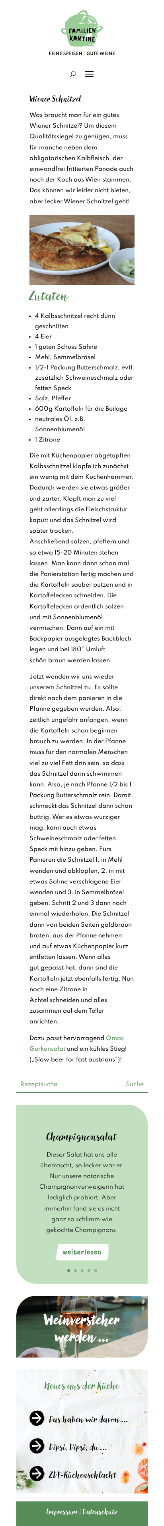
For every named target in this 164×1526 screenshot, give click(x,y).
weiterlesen (82, 1252)
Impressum (62, 1511)
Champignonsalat (82, 1137)
